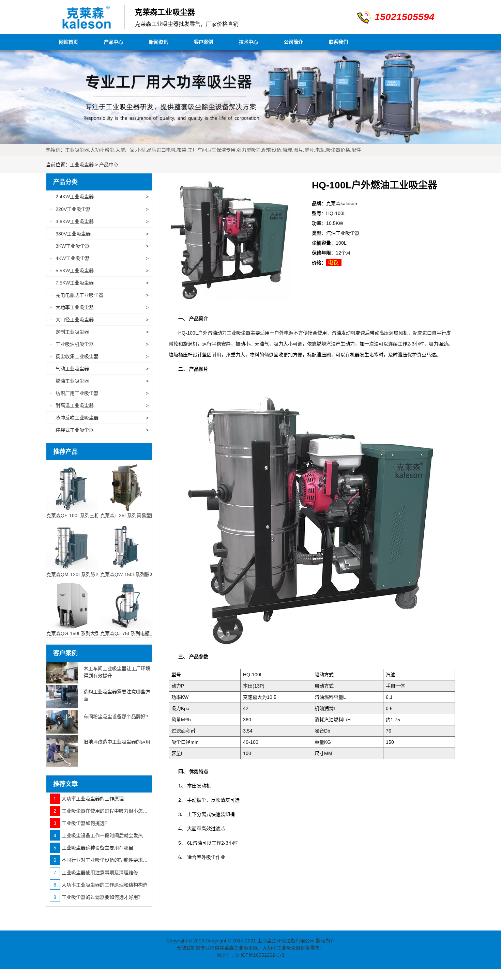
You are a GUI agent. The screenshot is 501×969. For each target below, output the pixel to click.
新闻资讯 (158, 42)
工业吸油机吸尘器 (99, 344)
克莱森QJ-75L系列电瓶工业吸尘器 (136, 633)
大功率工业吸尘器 (99, 307)
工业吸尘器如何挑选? (80, 823)
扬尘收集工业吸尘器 (99, 356)
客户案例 (203, 42)
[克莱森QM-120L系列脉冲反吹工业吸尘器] (72, 544)
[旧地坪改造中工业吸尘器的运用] (62, 751)
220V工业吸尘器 (99, 209)
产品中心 (113, 42)
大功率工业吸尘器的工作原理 (89, 798)
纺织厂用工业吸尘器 (99, 393)
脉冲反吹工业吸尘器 (99, 417)
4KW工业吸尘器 (99, 258)
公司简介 (293, 42)
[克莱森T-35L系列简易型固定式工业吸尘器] (126, 486)
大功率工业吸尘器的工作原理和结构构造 (101, 885)
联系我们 (338, 42)
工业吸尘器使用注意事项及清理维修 (96, 872)
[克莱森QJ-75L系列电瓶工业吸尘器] (126, 603)
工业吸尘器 (82, 164)
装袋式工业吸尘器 (99, 430)
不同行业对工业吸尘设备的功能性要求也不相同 (101, 860)
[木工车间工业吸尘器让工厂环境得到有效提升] (62, 672)
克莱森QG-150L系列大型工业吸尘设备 (87, 633)
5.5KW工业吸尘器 (99, 270)
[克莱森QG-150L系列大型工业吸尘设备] (72, 603)
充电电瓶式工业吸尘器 (99, 295)
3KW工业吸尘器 (99, 246)
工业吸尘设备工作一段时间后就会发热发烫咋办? (101, 835)
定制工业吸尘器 (99, 332)
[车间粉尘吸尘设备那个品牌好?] (62, 722)
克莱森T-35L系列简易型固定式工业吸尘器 (144, 515)
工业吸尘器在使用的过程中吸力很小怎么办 (101, 811)
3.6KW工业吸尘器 (99, 221)
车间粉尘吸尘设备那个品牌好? (116, 716)
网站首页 (68, 42)
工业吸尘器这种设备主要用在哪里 (93, 847)
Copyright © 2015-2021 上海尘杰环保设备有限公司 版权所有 (270, 940)
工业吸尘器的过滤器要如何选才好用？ (98, 897)
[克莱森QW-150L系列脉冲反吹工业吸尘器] (126, 544)
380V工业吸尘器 (99, 233)
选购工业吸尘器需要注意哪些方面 (117, 695)
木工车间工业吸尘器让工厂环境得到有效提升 (117, 672)
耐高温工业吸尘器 (99, 405)
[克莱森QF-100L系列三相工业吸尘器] (72, 486)
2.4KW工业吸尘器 (99, 196)
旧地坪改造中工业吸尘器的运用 (117, 741)
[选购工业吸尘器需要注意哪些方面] (62, 697)
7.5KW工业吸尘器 (99, 283)
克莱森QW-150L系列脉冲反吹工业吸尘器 (144, 574)
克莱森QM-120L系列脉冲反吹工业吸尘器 (90, 574)
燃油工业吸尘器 (99, 381)
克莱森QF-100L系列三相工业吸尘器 (84, 515)
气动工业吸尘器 (99, 368)
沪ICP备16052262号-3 (260, 955)
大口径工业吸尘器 (99, 319)
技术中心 (248, 42)
